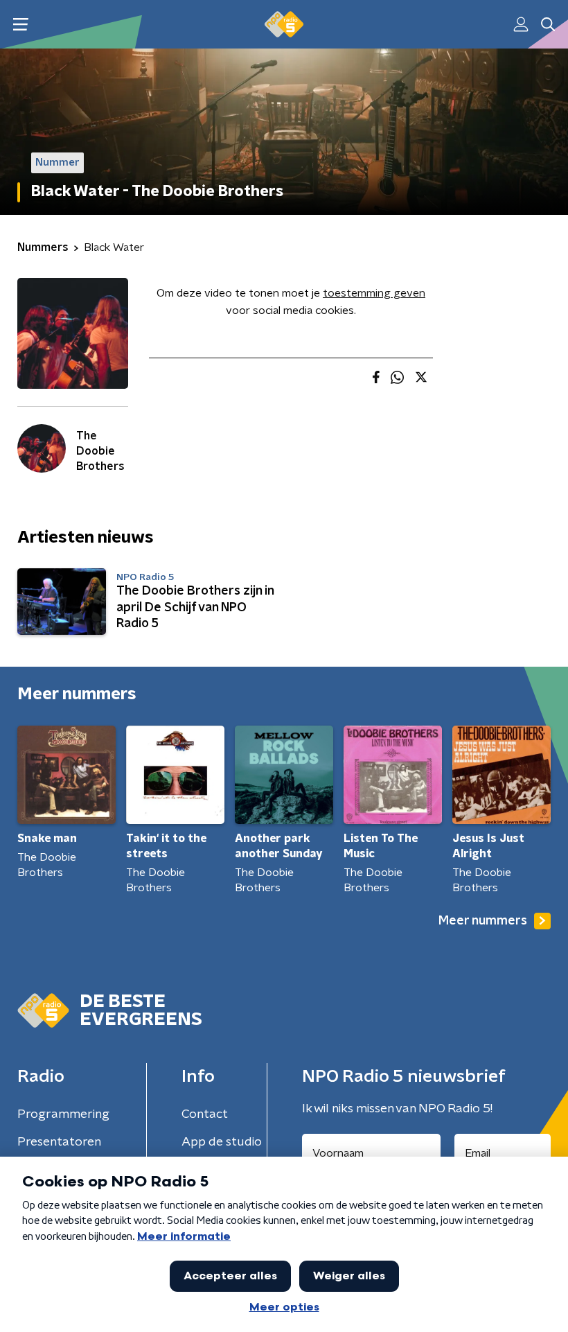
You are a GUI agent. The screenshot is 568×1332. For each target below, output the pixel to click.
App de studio (221, 1142)
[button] (20, 24)
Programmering (63, 1114)
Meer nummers (482, 921)
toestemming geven (374, 293)
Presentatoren (59, 1142)
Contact (204, 1114)
